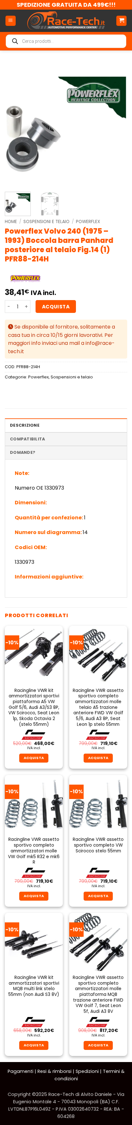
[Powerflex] (25, 279)
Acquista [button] (34, 758)
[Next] (116, 124)
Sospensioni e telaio (46, 222)
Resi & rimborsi (54, 1071)
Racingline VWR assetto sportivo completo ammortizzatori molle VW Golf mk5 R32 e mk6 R (34, 851)
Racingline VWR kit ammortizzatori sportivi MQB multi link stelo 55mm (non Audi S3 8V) (33, 986)
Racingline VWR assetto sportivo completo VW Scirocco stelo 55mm (98, 845)
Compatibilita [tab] (27, 439)
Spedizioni (87, 1071)
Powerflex (88, 222)
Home (11, 222)
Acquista (56, 306)
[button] (10, 21)
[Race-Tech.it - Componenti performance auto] (66, 21)
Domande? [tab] (22, 452)
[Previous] (15, 124)
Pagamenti (20, 1071)
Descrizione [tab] (24, 425)
